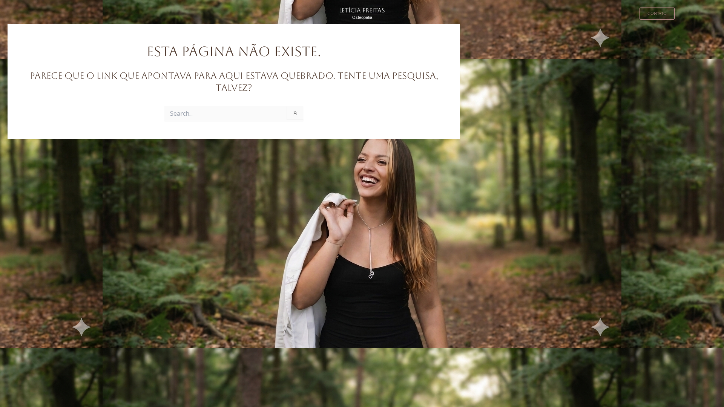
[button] (657, 14)
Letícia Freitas (362, 10)
